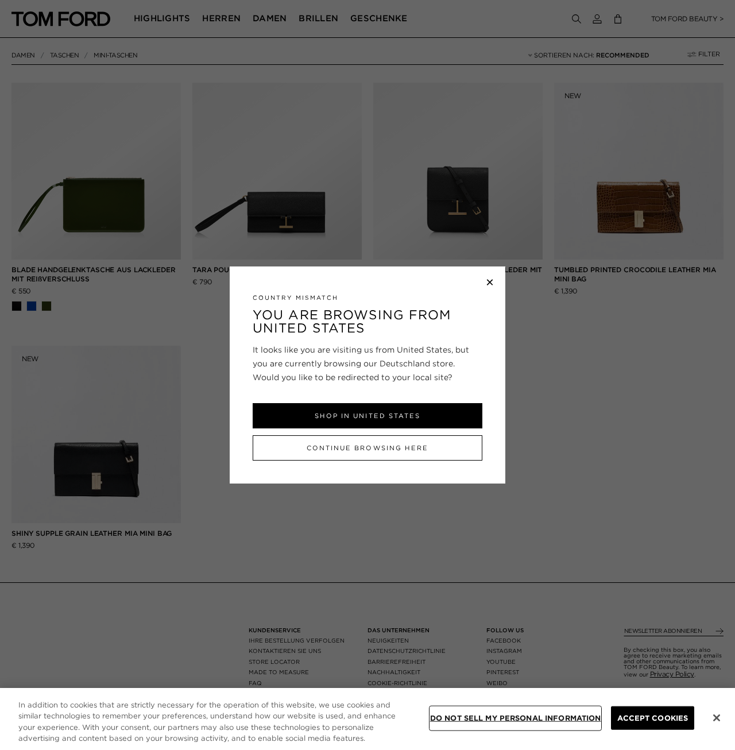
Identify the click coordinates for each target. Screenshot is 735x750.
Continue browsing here (367, 448)
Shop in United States (367, 416)
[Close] (716, 717)
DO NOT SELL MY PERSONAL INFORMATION (515, 718)
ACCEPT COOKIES (652, 718)
